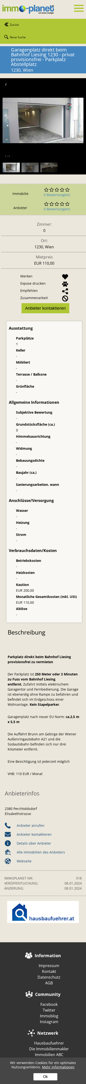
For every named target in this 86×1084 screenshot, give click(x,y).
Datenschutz (49, 977)
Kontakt (49, 971)
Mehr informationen (58, 1067)
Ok (45, 1077)
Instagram (49, 1021)
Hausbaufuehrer (49, 1043)
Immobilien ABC (49, 1054)
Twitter (49, 1010)
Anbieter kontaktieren (45, 308)
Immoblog (49, 1016)
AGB (49, 983)
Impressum (49, 965)
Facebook (49, 1004)
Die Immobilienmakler (49, 1049)
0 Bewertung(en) (57, 194)
